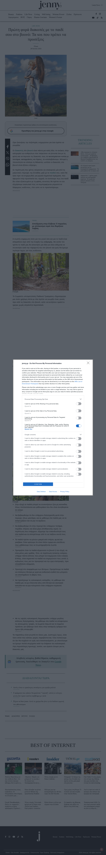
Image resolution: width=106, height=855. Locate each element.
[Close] (89, 364)
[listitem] (53, 399)
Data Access (53, 491)
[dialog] (53, 427)
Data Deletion (41, 491)
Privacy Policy (64, 491)
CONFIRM (38, 484)
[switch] (78, 403)
